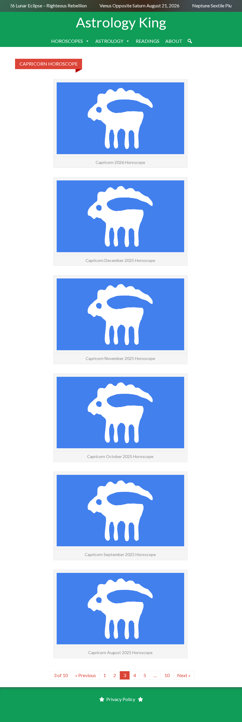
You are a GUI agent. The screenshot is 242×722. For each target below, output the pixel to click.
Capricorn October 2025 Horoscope (120, 456)
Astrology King (121, 22)
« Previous (85, 675)
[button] (189, 41)
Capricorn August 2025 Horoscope (120, 652)
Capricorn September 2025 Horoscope (120, 554)
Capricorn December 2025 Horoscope (120, 260)
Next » (184, 675)
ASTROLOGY (109, 41)
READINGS (147, 41)
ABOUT (173, 41)
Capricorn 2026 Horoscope (120, 162)
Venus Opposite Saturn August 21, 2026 (137, 5)
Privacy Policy (120, 699)
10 (167, 675)
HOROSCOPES (67, 41)
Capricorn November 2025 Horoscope (120, 358)
